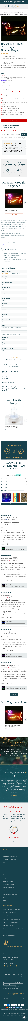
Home (1, 12)
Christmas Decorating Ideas (10, 922)
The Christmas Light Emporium (12, 1013)
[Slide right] (17, 841)
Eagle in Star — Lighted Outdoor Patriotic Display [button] (14, 586)
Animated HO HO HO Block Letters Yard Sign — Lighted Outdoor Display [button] (16, 549)
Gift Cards (5, 897)
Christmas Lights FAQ (9, 127)
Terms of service (14, 1015)
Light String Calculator (9, 935)
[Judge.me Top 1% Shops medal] (14, 451)
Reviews (5, 866)
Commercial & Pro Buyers (10, 894)
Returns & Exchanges (8, 884)
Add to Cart (14, 214)
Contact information (14, 1017)
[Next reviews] (26, 147)
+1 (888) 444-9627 (8, 959)
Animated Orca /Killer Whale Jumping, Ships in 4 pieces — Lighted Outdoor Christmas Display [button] (15, 656)
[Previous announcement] (2, 1)
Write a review (14, 504)
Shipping (3, 75)
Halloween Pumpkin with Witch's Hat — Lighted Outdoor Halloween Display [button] (16, 688)
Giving (4, 862)
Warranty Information (9, 887)
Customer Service (8, 875)
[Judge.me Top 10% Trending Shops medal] (21, 451)
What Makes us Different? (10, 856)
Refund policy (24, 1013)
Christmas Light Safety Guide (11, 932)
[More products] (25, 203)
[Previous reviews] (2, 147)
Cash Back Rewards (8, 881)
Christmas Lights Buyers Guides (11, 919)
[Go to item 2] (15, 497)
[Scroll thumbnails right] (25, 497)
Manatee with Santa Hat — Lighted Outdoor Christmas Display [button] (15, 623)
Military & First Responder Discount (12, 891)
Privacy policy (6, 1015)
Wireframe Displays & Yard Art (16, 12)
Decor (5, 12)
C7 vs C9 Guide (7, 916)
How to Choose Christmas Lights (11, 909)
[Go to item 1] (6, 497)
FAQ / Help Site (7, 878)
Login (4, 900)
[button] (2, 6)
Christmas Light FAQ (8, 925)
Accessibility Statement (9, 859)
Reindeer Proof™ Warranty (11, 125)
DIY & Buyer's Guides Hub (9, 912)
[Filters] (2, 510)
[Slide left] (10, 841)
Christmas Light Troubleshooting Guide (13, 929)
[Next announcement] (25, 1)
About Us (5, 853)
